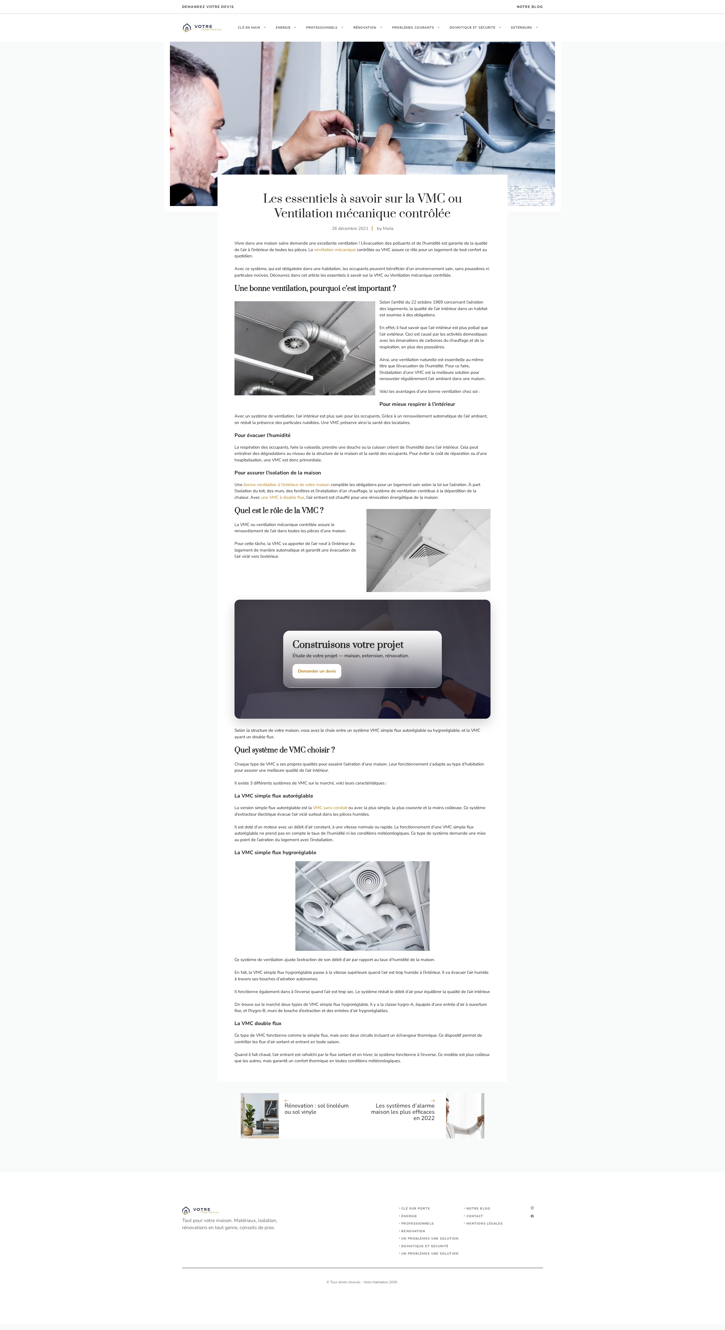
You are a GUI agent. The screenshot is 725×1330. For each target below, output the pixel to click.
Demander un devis (317, 671)
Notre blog (478, 1208)
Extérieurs (521, 28)
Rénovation (365, 28)
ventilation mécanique (335, 250)
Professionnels (322, 28)
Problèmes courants (413, 28)
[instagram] (532, 1208)
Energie (283, 28)
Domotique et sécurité (472, 28)
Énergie (409, 1216)
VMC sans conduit (330, 808)
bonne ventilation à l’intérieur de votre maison (287, 484)
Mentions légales (484, 1223)
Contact (474, 1216)
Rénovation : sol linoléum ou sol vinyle (317, 1109)
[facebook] (532, 1216)
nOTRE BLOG (530, 7)
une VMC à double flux (282, 497)
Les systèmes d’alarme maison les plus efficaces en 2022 (403, 1112)
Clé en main (249, 28)
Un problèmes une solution (430, 1238)
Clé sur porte (415, 1208)
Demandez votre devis (208, 7)
